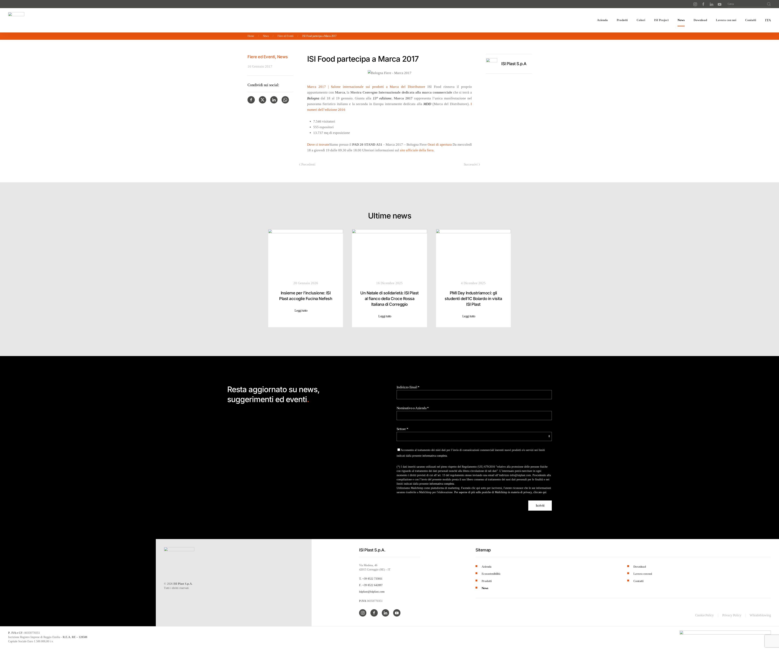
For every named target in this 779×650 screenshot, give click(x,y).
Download (700, 20)
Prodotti (487, 581)
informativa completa (434, 455)
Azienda (487, 566)
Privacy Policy (731, 615)
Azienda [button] (602, 20)
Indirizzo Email (408, 387)
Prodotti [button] (622, 20)
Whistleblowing (760, 615)
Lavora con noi (642, 573)
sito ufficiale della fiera (417, 150)
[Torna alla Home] (16, 20)
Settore (402, 429)
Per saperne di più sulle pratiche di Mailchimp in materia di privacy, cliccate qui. (500, 492)
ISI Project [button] (661, 20)
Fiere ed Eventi (261, 56)
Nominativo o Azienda (413, 408)
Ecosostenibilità (491, 573)
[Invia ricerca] (769, 4)
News (681, 20)
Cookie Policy (704, 615)
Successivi (471, 164)
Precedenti (308, 164)
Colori (641, 20)
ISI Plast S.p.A (513, 63)
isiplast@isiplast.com (372, 591)
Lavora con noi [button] (726, 20)
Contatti (750, 20)
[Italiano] (768, 20)
